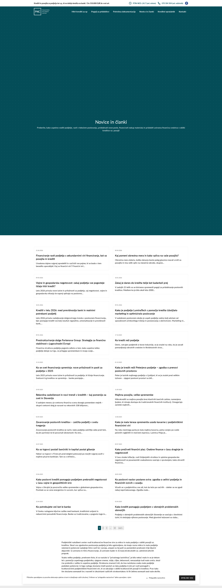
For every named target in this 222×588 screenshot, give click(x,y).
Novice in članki (146, 11)
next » (120, 528)
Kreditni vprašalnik (166, 11)
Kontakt (182, 11)
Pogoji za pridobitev (100, 11)
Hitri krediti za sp (79, 11)
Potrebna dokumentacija (124, 11)
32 (115, 528)
